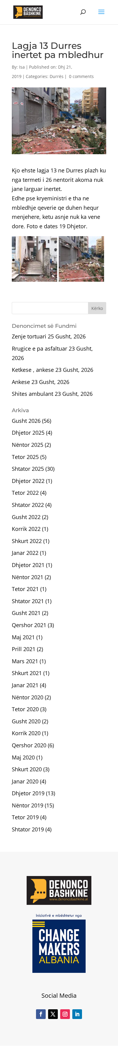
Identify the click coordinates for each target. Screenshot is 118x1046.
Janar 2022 (25, 552)
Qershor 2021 (29, 625)
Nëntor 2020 (27, 697)
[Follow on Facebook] (41, 1014)
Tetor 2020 (25, 709)
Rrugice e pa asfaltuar (39, 348)
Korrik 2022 (26, 528)
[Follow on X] (53, 1014)
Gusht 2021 (26, 612)
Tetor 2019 (25, 817)
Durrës (57, 76)
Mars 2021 (25, 661)
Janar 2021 (25, 685)
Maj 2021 (23, 637)
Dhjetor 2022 (28, 480)
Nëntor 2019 (27, 805)
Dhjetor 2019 (28, 793)
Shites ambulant (32, 393)
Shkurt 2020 (27, 769)
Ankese (21, 381)
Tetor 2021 (25, 589)
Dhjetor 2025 (28, 432)
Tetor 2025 (25, 456)
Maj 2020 (23, 757)
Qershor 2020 (29, 745)
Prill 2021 (23, 649)
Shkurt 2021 (27, 673)
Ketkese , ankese (33, 369)
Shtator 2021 (28, 601)
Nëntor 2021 (27, 577)
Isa (22, 67)
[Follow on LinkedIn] (77, 1014)
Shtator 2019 (28, 829)
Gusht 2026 (26, 420)
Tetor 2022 (25, 492)
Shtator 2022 (28, 504)
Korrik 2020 (26, 733)
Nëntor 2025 (27, 444)
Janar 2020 (25, 781)
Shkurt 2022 (27, 541)
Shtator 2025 (28, 468)
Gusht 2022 (26, 517)
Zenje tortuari (29, 336)
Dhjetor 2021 (28, 565)
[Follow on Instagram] (65, 1014)
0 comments (81, 76)
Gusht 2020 (26, 721)
